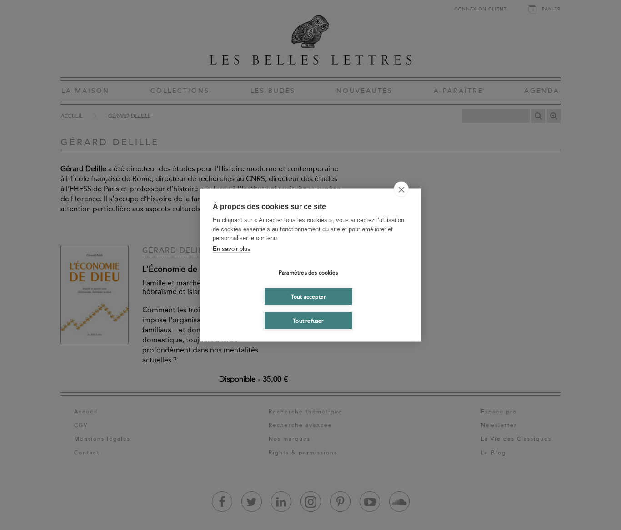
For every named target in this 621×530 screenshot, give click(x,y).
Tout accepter (308, 296)
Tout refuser (308, 320)
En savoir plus (231, 248)
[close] (401, 189)
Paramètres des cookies (308, 272)
